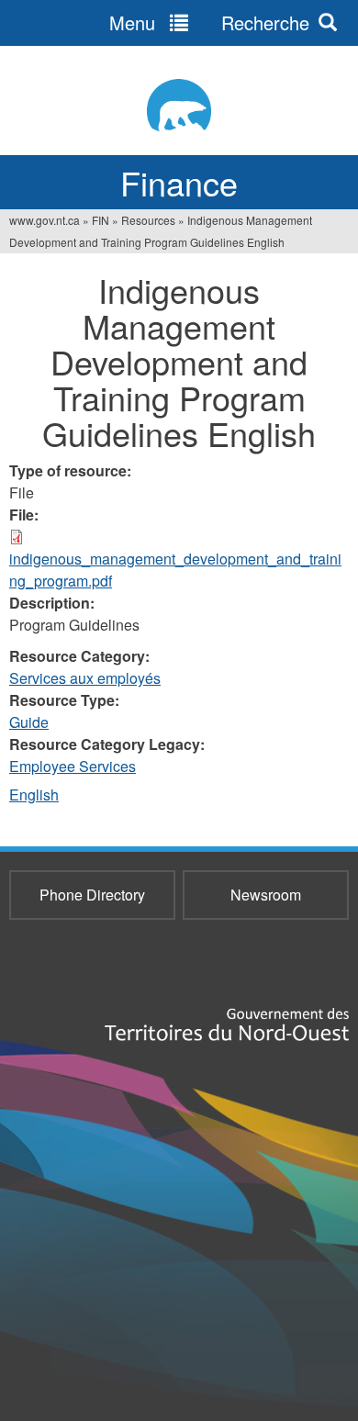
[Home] (179, 105)
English (34, 794)
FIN (100, 220)
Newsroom (265, 894)
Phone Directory (92, 894)
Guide (29, 722)
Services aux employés (85, 677)
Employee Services (72, 766)
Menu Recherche (209, 22)
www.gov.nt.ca (44, 220)
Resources (148, 220)
